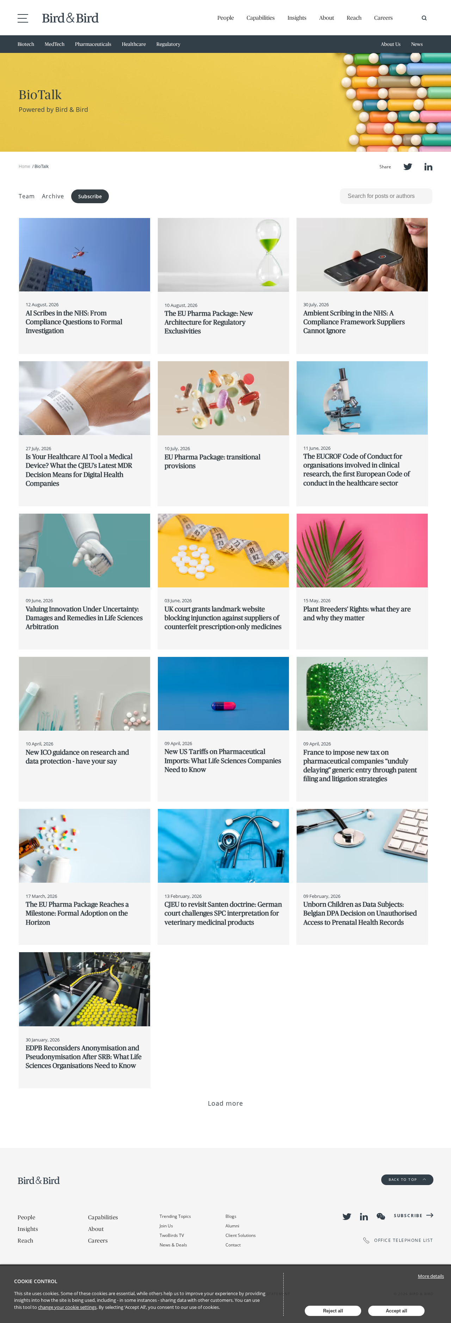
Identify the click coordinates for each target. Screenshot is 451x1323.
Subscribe (90, 196)
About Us (391, 44)
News (417, 44)
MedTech (54, 44)
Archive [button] (53, 196)
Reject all (333, 1310)
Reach (354, 17)
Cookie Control (35, 1281)
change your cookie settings (67, 1307)
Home (24, 166)
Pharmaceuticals (93, 44)
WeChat (381, 1216)
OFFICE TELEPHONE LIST (403, 1240)
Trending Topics (175, 1216)
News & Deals (173, 1245)
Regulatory (168, 44)
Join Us (166, 1226)
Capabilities (261, 17)
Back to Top (404, 1179)
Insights (297, 17)
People (225, 17)
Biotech (26, 44)
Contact (233, 1245)
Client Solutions (241, 1235)
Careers (383, 17)
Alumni (232, 1226)
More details (431, 1276)
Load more (225, 1103)
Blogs (231, 1216)
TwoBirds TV (172, 1235)
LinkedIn (428, 166)
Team (27, 196)
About (326, 17)
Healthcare (134, 44)
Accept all (396, 1310)
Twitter (407, 166)
